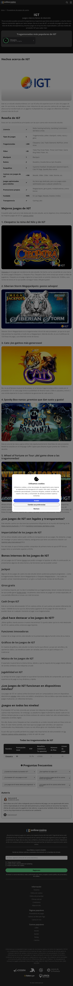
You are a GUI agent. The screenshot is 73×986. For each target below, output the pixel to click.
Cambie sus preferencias (36, 505)
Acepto (36, 500)
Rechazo (36, 509)
